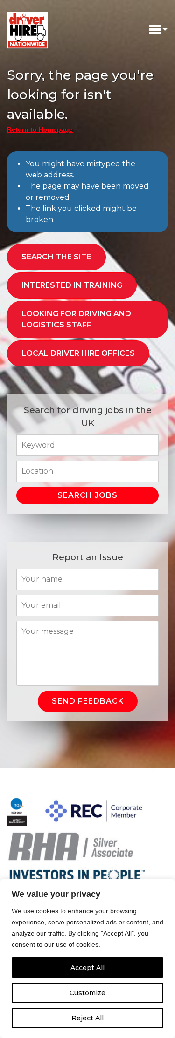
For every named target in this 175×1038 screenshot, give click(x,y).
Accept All (87, 967)
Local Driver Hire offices (78, 353)
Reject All (87, 1018)
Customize (87, 993)
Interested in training (71, 285)
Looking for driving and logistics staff (76, 319)
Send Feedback (88, 701)
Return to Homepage (40, 129)
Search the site (56, 256)
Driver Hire (28, 28)
